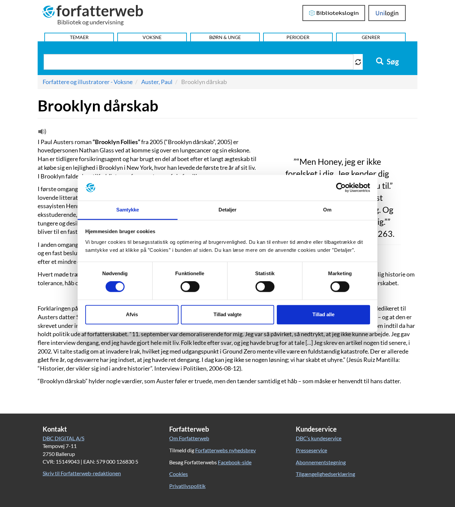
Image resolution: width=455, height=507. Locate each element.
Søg (392, 61)
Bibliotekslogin (334, 13)
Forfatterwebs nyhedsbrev (225, 450)
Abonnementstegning (321, 462)
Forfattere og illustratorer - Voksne (88, 81)
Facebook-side (234, 462)
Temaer (79, 37)
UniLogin (387, 13)
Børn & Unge (225, 37)
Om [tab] (327, 209)
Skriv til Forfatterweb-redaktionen (82, 473)
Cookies (178, 474)
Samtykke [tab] (127, 209)
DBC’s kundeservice (318, 438)
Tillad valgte (227, 314)
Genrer (371, 37)
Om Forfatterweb (189, 438)
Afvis (132, 314)
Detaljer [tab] (228, 209)
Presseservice (311, 450)
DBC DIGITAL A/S (63, 438)
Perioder (297, 37)
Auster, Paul (157, 81)
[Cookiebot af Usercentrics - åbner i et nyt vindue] (341, 188)
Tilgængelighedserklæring (325, 474)
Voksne (152, 37)
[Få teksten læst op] (41, 133)
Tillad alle (323, 314)
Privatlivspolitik (187, 486)
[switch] (190, 287)
